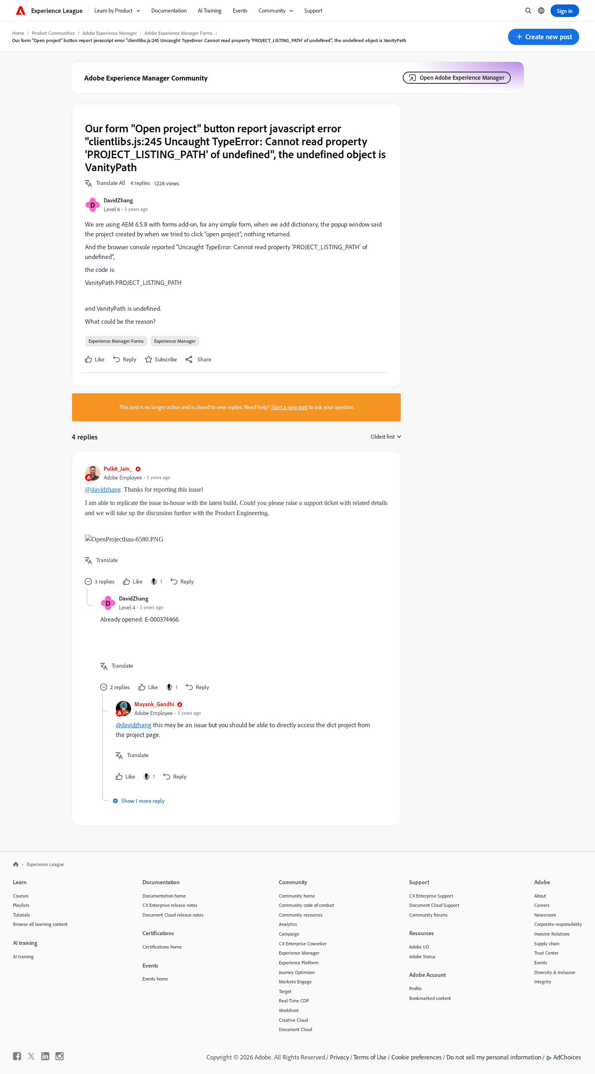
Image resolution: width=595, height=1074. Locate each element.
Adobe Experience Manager (110, 33)
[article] (234, 526)
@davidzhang (103, 489)
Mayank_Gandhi (154, 703)
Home (18, 33)
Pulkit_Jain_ (118, 468)
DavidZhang (118, 200)
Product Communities (53, 33)
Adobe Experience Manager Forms (178, 33)
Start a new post (289, 407)
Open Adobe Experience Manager (462, 77)
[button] (543, 37)
